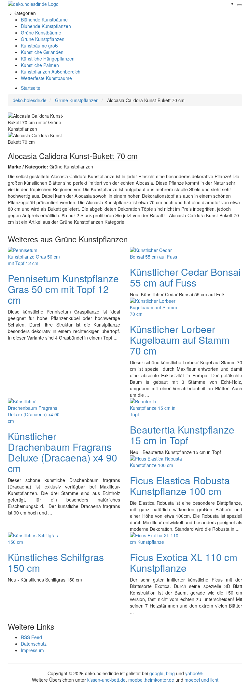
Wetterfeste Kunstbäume (46, 78)
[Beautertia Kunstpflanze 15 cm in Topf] (156, 407)
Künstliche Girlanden (42, 52)
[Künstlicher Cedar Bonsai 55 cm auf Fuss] (156, 252)
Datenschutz (34, 643)
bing (170, 673)
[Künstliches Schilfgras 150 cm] (34, 537)
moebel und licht (201, 679)
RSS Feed (31, 637)
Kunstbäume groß (39, 45)
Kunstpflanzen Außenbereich (50, 71)
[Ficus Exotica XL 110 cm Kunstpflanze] (156, 537)
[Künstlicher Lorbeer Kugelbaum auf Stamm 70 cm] (156, 306)
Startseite (30, 88)
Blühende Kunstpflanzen (46, 26)
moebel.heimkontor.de (151, 679)
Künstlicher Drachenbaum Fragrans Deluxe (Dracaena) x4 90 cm (62, 452)
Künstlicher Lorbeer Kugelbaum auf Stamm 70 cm (179, 339)
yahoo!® (193, 673)
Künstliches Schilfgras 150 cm (56, 562)
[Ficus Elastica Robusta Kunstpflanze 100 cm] (156, 461)
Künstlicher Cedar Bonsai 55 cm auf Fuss (185, 277)
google (156, 673)
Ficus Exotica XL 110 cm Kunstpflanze (183, 562)
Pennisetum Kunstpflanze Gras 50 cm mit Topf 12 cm (63, 289)
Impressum (32, 650)
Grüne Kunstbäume (41, 32)
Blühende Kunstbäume (44, 19)
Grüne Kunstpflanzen (42, 39)
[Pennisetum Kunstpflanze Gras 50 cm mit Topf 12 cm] (34, 255)
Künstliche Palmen (40, 65)
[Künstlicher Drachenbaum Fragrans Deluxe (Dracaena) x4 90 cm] (34, 410)
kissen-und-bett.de (106, 679)
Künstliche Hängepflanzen (48, 58)
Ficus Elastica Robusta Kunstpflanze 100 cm (180, 485)
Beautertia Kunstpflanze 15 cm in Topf (182, 434)
